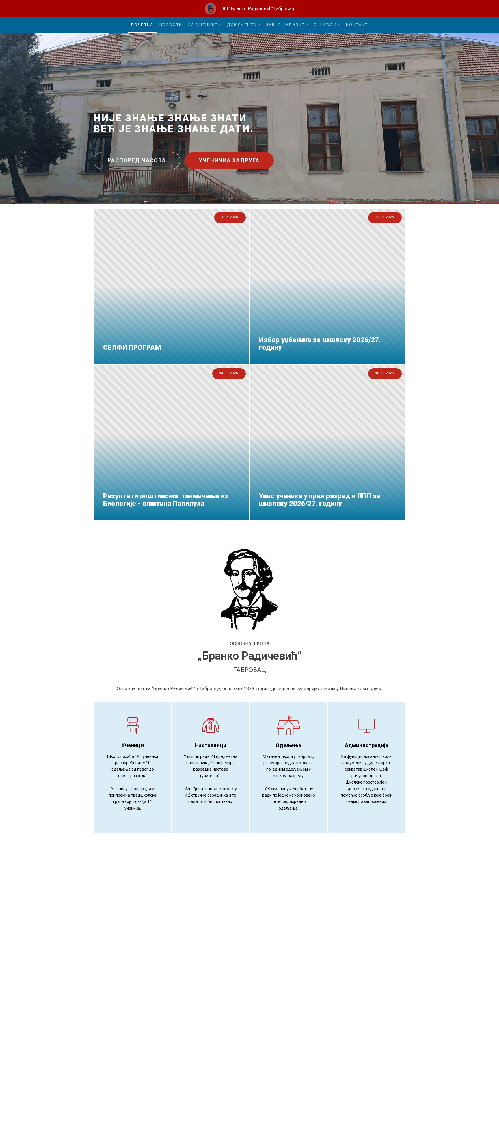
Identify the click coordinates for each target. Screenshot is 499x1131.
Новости (171, 24)
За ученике (203, 24)
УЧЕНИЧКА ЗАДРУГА (229, 160)
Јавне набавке (285, 24)
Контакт (357, 24)
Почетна (142, 24)
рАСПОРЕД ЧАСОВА (137, 160)
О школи (325, 24)
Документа (242, 24)
